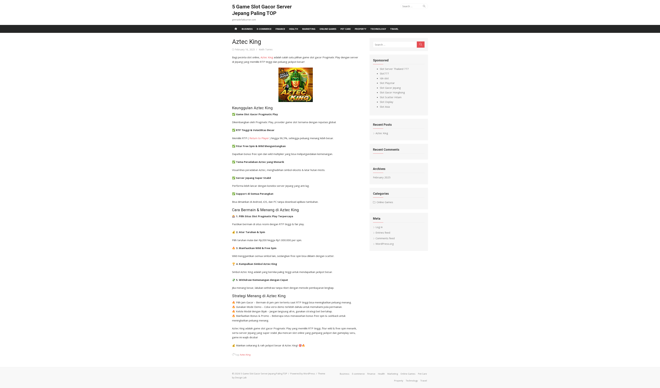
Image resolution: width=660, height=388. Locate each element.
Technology (378, 28)
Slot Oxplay (386, 102)
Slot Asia (385, 106)
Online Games (328, 28)
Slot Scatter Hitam (391, 97)
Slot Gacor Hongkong (392, 92)
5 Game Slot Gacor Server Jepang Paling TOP (262, 10)
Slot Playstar (387, 83)
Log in (379, 227)
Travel (394, 28)
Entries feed (383, 232)
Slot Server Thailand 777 (394, 69)
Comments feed (385, 238)
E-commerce (264, 28)
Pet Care (345, 28)
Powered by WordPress (302, 373)
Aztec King (267, 57)
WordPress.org (385, 243)
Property (360, 28)
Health (293, 28)
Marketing (308, 28)
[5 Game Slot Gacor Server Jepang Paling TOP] (236, 29)
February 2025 (381, 177)
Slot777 (384, 73)
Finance (280, 28)
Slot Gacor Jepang (390, 87)
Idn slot (384, 78)
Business (247, 28)
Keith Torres (266, 49)
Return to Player (259, 138)
